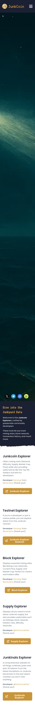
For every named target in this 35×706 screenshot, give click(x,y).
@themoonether (21, 630)
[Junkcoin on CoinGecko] (26, 395)
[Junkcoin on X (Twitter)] (7, 395)
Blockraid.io (8, 483)
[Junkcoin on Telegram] (13, 395)
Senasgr (17, 480)
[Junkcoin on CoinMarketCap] (20, 395)
